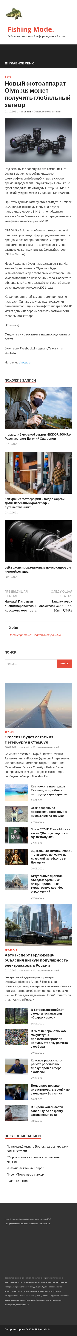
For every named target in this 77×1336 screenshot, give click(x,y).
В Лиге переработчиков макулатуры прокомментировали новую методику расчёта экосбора (49, 1038)
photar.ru (24, 362)
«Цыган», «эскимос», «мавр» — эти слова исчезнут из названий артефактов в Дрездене (51, 856)
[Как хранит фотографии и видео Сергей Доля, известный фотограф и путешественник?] (38, 494)
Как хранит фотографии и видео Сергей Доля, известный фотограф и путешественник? (34, 503)
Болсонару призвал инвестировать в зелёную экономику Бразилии (50, 1089)
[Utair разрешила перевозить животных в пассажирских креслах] (16, 821)
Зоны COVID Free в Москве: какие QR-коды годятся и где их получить (51, 833)
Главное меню (22, 63)
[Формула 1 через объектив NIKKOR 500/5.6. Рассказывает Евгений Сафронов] (38, 430)
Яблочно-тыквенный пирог (25, 1168)
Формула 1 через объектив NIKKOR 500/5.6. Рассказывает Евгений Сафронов (38, 436)
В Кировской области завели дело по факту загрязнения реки (47, 1111)
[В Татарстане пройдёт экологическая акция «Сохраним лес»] (16, 1022)
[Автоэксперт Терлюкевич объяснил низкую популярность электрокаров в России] (38, 946)
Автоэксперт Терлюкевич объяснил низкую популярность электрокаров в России (36, 960)
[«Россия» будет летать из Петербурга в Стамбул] (38, 728)
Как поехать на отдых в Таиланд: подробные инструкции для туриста (49, 790)
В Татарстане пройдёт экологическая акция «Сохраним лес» (47, 1013)
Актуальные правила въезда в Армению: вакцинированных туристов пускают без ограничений (47, 883)
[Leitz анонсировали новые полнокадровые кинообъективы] (38, 563)
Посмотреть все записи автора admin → (37, 635)
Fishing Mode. (30, 29)
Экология (11, 950)
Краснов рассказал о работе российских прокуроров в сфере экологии (46, 1066)
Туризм (9, 732)
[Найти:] (38, 664)
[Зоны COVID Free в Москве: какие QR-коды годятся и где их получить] (16, 842)
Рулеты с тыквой (18, 1180)
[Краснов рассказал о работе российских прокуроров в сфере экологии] (16, 1073)
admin (27, 111)
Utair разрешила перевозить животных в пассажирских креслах (49, 811)
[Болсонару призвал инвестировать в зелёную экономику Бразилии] (16, 1098)
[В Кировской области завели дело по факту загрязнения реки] (16, 1120)
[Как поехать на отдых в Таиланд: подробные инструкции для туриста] (16, 799)
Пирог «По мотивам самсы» (25, 1174)
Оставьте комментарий (47, 111)
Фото (8, 77)
